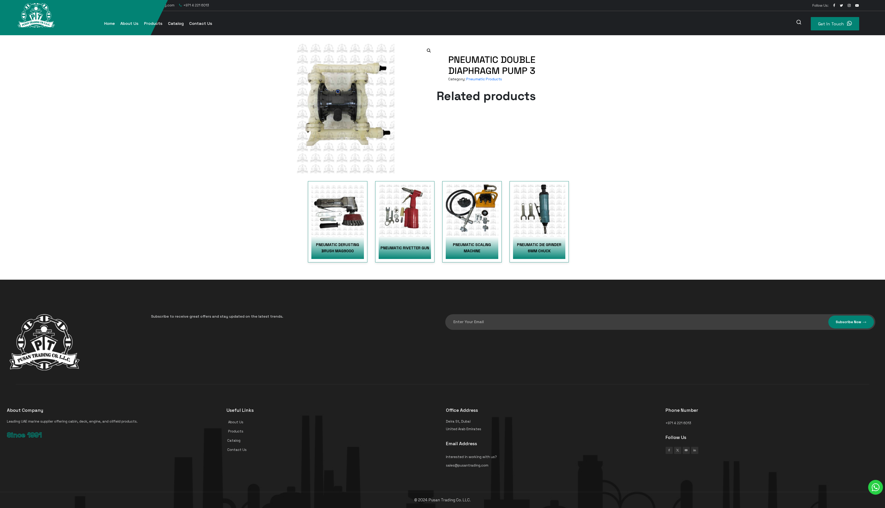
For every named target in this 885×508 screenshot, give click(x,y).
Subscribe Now (848, 322)
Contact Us (200, 23)
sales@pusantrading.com (153, 5)
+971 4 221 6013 (196, 5)
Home (109, 23)
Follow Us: (820, 5)
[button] (429, 50)
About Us (129, 23)
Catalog (176, 23)
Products (153, 23)
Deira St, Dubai (110, 5)
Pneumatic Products (484, 79)
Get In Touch (831, 23)
